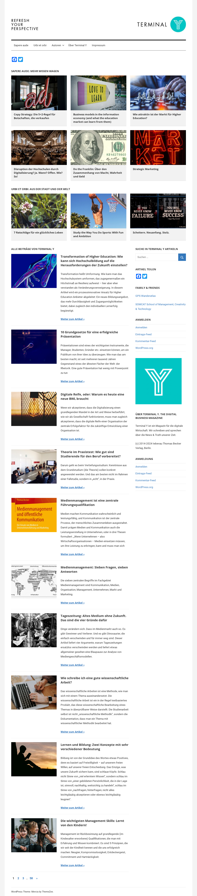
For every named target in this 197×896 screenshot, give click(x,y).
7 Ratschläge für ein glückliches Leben (38, 232)
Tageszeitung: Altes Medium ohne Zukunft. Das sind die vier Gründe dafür (93, 618)
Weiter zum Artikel (72, 319)
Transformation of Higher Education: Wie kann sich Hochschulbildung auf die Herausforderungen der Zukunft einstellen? (94, 260)
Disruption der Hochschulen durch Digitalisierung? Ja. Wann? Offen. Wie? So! (38, 172)
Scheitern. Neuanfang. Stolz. (151, 232)
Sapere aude (21, 45)
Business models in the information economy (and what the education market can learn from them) (96, 118)
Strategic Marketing (146, 169)
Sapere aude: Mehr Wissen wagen (35, 71)
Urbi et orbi (40, 45)
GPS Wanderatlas (145, 295)
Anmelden (141, 327)
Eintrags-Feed (143, 334)
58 (31, 878)
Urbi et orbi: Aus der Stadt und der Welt (40, 189)
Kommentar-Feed (145, 341)
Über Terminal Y (77, 45)
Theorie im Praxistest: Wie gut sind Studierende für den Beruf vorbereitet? (91, 454)
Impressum (98, 45)
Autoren (56, 45)
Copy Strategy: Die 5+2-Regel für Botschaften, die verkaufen (34, 116)
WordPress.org (144, 347)
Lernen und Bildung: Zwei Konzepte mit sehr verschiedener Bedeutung (94, 747)
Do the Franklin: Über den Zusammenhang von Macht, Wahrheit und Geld (97, 172)
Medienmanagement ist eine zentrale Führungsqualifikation (89, 502)
